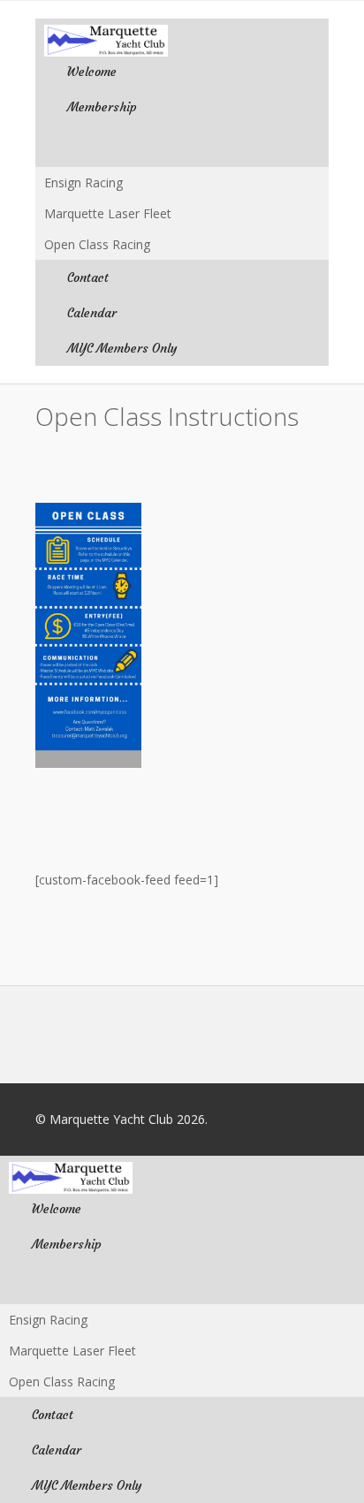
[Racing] (182, 146)
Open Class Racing (97, 244)
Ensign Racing (83, 182)
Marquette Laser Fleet (107, 213)
